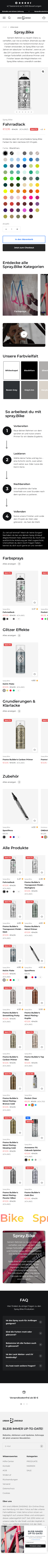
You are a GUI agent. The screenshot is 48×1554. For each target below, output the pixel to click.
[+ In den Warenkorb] (34, 602)
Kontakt (6, 1466)
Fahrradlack (14, 124)
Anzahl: (6, 224)
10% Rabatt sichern (35, 1546)
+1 (40, 1160)
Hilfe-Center (8, 1461)
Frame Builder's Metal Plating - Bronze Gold (10, 1101)
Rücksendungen (10, 1479)
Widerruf (7, 1475)
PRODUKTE (32, 1461)
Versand (6, 1484)
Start (5, 27)
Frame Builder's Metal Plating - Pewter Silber (10, 1195)
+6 (18, 837)
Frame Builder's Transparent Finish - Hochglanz (34, 885)
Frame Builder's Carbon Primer (18, 759)
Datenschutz (9, 1488)
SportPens (8, 830)
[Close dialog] (45, 1527)
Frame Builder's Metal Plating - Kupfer (32, 1015)
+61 (18, 619)
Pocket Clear (31, 1098)
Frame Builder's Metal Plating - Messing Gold (10, 1145)
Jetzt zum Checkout (24, 247)
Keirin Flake (8, 684)
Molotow (44, 827)
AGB (5, 1470)
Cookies (6, 1493)
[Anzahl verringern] (6, 229)
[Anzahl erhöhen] (17, 229)
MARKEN (31, 1466)
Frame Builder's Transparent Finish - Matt (12, 929)
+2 (18, 690)
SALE (29, 1470)
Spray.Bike (14, 27)
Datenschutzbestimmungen (36, 1539)
